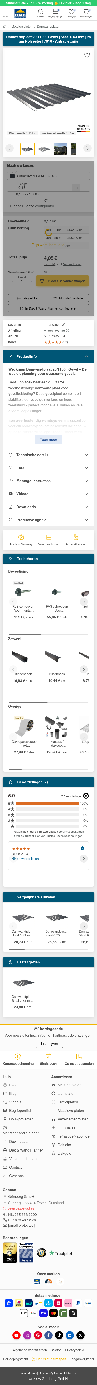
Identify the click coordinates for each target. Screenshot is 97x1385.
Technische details (32, 454)
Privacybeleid (74, 1350)
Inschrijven (49, 1043)
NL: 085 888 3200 (22, 1214)
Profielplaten (67, 1101)
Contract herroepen (50, 1359)
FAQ (20, 467)
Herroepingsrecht (15, 1359)
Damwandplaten (48, 26)
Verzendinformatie (23, 1158)
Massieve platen (70, 1110)
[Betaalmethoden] (48, 1308)
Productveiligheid (31, 519)
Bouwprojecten (20, 1119)
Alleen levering (54, 330)
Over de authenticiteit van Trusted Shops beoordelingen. (48, 836)
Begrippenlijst (19, 1110)
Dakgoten (65, 1153)
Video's (14, 1101)
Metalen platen (21, 26)
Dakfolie (64, 1144)
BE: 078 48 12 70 (22, 1219)
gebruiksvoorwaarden (70, 831)
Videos (22, 493)
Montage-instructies (33, 480)
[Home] (5, 26)
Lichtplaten (66, 1093)
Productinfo (26, 356)
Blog (12, 1093)
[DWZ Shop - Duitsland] (48, 1282)
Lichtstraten (66, 1127)
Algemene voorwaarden (30, 1350)
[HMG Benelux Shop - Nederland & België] (37, 1282)
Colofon (56, 1350)
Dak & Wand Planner (25, 1150)
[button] (6, 14)
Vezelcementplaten (72, 1119)
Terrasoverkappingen (74, 1136)
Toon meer (48, 439)
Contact (15, 1167)
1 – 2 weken (52, 324)
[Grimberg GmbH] (60, 1282)
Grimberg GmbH (21, 1196)
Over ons (16, 1175)
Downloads (26, 506)
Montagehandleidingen (21, 1133)
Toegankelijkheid (82, 1359)
